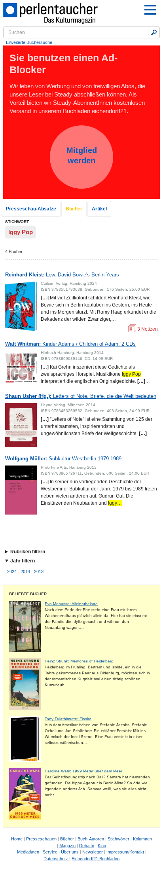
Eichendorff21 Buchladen (95, 858)
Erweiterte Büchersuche (29, 42)
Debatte (86, 845)
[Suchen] (154, 32)
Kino (102, 845)
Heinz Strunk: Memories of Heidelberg (79, 661)
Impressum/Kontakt (125, 852)
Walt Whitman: (70, 344)
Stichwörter (118, 838)
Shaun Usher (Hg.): (80, 396)
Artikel (99, 209)
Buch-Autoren (91, 838)
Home (17, 838)
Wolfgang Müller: (63, 459)
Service (50, 852)
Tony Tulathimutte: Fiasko (68, 719)
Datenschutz (56, 858)
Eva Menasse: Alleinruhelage (71, 604)
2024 (12, 571)
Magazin (67, 845)
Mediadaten (28, 852)
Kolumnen (142, 838)
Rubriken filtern (27, 551)
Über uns (70, 852)
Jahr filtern (22, 561)
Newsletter (92, 852)
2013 (39, 571)
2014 (25, 571)
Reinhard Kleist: (62, 275)
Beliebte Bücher (28, 594)
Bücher (74, 209)
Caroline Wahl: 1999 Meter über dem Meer (83, 771)
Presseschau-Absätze (31, 209)
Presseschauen (41, 838)
